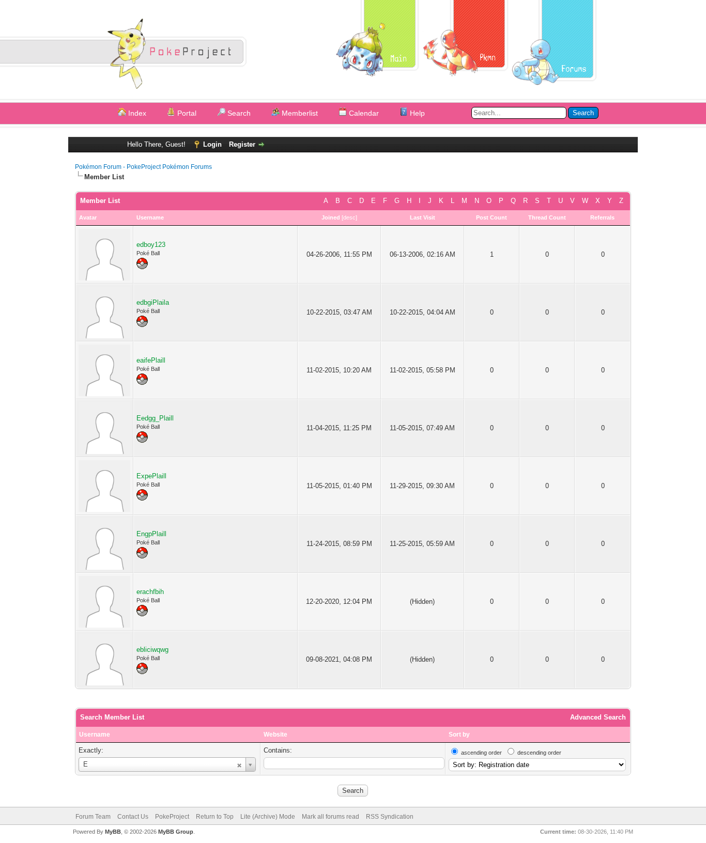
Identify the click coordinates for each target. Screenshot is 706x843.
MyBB (113, 832)
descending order (539, 753)
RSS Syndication (389, 816)
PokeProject (172, 816)
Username (94, 734)
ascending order (481, 753)
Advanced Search (598, 717)
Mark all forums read (330, 816)
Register (242, 144)
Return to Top (215, 816)
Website (275, 734)
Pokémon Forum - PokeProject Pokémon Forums (143, 166)
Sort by (459, 734)
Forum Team (93, 816)
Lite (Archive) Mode (267, 816)
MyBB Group (175, 832)
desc (349, 217)
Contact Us (132, 816)
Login (212, 144)
